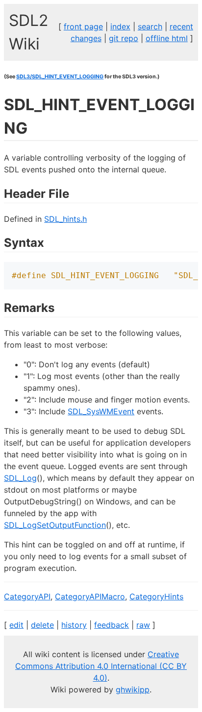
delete (42, 625)
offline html (167, 38)
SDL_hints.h (65, 219)
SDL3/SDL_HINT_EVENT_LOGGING (59, 76)
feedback (111, 625)
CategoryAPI (27, 596)
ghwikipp (133, 689)
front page (83, 26)
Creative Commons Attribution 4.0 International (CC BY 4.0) (101, 666)
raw (143, 625)
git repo (123, 38)
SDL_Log (20, 478)
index (120, 26)
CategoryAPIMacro (90, 596)
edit (16, 625)
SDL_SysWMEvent (101, 411)
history (74, 625)
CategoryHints (156, 596)
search (150, 26)
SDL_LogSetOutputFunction (55, 525)
